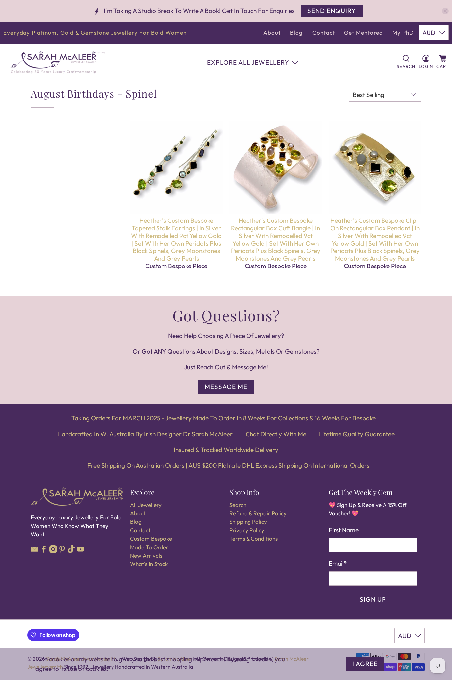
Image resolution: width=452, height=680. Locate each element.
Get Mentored (363, 32)
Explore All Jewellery (248, 62)
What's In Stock (149, 563)
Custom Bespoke (151, 538)
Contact (323, 32)
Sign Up (373, 599)
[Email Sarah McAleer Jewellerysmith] (34, 550)
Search (237, 504)
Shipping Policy (248, 521)
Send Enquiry (331, 11)
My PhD (403, 32)
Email (338, 563)
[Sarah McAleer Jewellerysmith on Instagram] (53, 550)
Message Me (226, 387)
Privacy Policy (246, 530)
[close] (445, 11)
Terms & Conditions (253, 538)
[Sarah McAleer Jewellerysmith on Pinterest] (62, 550)
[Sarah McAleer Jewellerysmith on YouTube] (80, 550)
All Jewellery (146, 504)
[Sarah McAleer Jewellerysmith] (57, 62)
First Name (344, 530)
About (272, 32)
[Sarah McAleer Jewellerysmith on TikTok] (71, 550)
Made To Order (149, 547)
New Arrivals (146, 555)
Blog (296, 32)
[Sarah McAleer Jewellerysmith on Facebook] (44, 550)
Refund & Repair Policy (258, 513)
